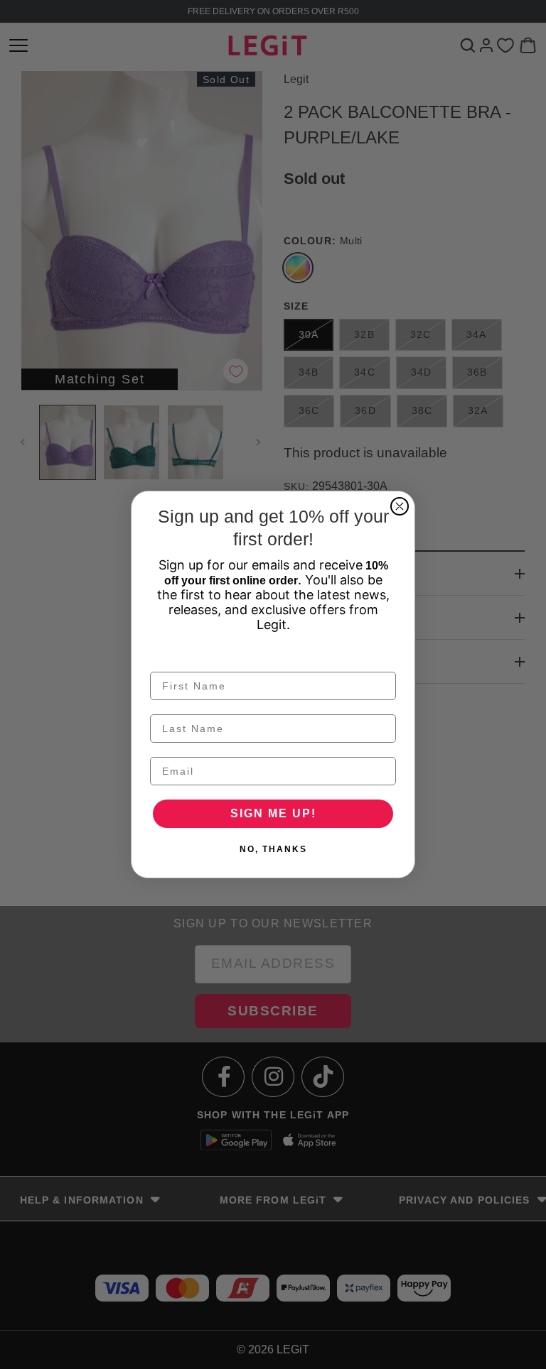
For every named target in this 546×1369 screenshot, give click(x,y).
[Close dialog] (399, 506)
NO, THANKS (273, 849)
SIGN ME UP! (273, 813)
